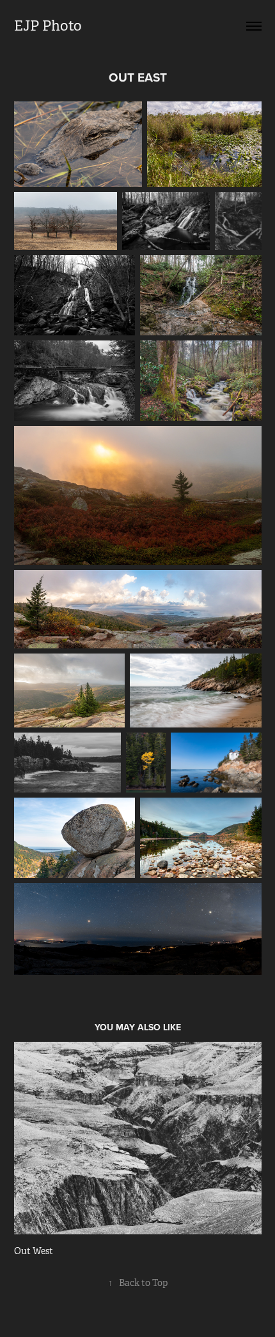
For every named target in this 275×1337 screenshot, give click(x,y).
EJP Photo (48, 25)
